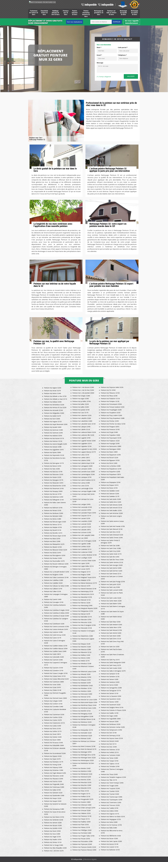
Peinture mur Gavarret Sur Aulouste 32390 (55, 805)
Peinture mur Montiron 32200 (81, 771)
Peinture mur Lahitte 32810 (81, 457)
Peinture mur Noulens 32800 (81, 802)
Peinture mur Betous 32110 (52, 524)
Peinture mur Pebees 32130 (81, 827)
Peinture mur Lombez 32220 (81, 546)
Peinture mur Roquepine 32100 (110, 482)
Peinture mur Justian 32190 (80, 410)
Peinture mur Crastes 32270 (53, 720)
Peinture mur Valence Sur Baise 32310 (113, 816)
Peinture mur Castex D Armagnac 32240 (54, 642)
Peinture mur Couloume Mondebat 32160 (55, 710)
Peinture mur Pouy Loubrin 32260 (111, 415)
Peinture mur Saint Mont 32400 (111, 636)
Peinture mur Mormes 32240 (81, 780)
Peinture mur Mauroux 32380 (81, 649)
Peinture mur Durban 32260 (53, 737)
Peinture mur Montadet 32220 (81, 733)
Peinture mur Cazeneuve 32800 (54, 682)
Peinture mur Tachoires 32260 (110, 755)
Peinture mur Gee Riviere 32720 (54, 817)
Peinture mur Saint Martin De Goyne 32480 (112, 613)
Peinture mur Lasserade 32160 (82, 507)
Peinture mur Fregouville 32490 (54, 784)
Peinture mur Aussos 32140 (109, 844)
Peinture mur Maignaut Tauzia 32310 (84, 577)
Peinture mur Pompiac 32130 (110, 401)
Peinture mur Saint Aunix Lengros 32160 (111, 517)
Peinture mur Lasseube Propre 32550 (84, 513)
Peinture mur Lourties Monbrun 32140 (84, 555)
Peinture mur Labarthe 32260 (81, 418)
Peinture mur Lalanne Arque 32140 (83, 463)
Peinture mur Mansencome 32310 (83, 594)
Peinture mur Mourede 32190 (81, 788)
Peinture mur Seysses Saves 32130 (112, 738)
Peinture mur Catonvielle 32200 (54, 657)
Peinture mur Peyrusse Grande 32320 (84, 847)
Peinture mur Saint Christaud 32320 (112, 535)
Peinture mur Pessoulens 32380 (82, 841)
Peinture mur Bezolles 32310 (53, 533)
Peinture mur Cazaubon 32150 (53, 670)
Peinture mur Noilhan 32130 (81, 796)
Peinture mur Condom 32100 (53, 704)
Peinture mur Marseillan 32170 (82, 617)
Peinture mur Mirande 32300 (81, 674)
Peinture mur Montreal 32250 (81, 777)
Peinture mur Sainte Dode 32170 (111, 554)
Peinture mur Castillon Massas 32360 (55, 648)
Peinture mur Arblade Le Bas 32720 (55, 396)
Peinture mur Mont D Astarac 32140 (83, 746)
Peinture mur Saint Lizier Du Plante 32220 (112, 594)
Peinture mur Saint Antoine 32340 (111, 505)
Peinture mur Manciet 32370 (81, 586)
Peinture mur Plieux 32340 (109, 396)
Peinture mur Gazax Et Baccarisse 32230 (54, 813)
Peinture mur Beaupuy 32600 (53, 491)
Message (100, 63)
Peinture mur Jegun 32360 (80, 398)
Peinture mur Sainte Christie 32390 (112, 537)
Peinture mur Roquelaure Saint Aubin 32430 (112, 478)
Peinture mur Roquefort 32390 (110, 472)
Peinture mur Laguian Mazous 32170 (84, 452)
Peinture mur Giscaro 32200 (53, 825)
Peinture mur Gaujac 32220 (52, 798)
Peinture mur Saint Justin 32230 (111, 584)
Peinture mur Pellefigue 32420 (81, 830)
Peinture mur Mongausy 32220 (82, 714)
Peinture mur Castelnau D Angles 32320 (56, 610)
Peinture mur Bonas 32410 (52, 553)
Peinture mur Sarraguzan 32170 (111, 690)
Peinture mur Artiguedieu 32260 (54, 413)
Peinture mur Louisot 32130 (109, 847)
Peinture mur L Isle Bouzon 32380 (83, 387)
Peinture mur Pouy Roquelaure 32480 (112, 418)
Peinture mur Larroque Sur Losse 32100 (82, 500)
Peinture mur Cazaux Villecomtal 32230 (56, 679)
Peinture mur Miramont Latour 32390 (84, 671)
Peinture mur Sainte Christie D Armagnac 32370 (110, 541)
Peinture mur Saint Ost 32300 (110, 646)
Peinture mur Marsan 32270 (81, 614)
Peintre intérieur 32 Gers (75, 12)
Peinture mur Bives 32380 (52, 541)
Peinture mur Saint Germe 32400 (111, 568)
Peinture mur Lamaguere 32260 (82, 466)
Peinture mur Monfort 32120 (81, 711)
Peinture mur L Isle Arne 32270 (53, 851)
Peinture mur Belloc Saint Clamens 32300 (55, 504)
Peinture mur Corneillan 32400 (53, 706)
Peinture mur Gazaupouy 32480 (54, 809)
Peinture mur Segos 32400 (109, 716)
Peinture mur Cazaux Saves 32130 (55, 676)
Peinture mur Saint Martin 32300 (111, 603)
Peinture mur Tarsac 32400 (109, 758)
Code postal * (123, 47)
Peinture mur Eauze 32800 (52, 740)
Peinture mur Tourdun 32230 (110, 791)
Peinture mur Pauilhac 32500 (81, 822)
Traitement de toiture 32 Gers (33, 12)
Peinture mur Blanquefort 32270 (54, 544)
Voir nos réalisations (74, 22)
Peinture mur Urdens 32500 (109, 811)
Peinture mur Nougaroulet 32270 (82, 799)
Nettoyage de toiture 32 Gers (134, 12)
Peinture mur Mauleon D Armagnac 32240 (83, 632)
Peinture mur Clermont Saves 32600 (55, 698)
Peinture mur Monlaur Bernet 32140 (83, 719)
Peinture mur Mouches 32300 (81, 785)
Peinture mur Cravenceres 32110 (54, 723)
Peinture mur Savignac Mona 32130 (112, 707)
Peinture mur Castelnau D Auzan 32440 (56, 616)
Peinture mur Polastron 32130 (110, 398)
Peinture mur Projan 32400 (109, 432)
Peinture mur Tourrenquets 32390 (111, 800)
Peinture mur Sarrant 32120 (109, 693)
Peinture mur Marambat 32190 (82, 597)
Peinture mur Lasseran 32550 (81, 510)
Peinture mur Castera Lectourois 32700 (56, 626)
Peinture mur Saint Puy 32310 (110, 660)
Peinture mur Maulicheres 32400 (82, 636)
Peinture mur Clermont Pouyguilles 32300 (55, 694)
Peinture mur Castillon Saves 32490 (55, 651)
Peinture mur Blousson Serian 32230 (55, 550)
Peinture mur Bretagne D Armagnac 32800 (55, 568)
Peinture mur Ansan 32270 (52, 391)
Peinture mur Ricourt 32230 (109, 457)
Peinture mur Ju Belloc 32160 (81, 401)
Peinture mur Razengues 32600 (111, 449)
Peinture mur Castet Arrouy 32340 (55, 635)
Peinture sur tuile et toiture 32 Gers (111, 12)
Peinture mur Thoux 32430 (109, 774)
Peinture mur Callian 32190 (52, 591)
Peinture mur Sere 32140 (108, 733)
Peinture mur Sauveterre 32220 (110, 699)
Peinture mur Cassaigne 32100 (53, 602)
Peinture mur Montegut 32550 (81, 752)
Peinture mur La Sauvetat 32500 (111, 696)
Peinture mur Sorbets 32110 (110, 752)
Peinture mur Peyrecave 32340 (82, 844)
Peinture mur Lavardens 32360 (82, 521)
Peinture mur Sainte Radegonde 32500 (113, 662)
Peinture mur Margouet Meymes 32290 (84, 608)
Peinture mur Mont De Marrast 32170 (84, 749)
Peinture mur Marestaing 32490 (82, 605)
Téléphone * (122, 55)
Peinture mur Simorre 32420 (110, 741)
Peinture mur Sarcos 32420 (109, 685)
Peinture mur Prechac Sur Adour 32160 (113, 424)
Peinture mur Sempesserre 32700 (111, 730)
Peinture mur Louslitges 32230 (82, 558)
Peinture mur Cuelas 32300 (52, 726)
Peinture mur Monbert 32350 (81, 683)
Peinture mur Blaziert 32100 (53, 547)
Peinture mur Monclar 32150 (81, 697)
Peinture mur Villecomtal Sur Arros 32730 (111, 832)
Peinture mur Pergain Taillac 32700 (83, 836)
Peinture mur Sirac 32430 (109, 747)
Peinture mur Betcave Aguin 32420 (55, 522)
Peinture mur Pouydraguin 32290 (111, 410)
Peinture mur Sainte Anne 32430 (111, 502)
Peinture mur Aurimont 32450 (53, 433)
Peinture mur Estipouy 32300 (53, 767)
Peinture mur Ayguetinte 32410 (54, 450)
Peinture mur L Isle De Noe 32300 (83, 390)
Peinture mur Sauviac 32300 (109, 702)
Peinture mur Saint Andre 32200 (111, 499)
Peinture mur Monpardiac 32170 (82, 730)
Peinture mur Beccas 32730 (52, 494)
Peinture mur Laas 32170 (80, 413)
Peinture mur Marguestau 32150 (82, 611)
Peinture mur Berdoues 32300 (53, 513)
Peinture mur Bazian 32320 (52, 477)
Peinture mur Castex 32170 (52, 638)
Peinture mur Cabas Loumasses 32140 (56, 577)
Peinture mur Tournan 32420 (110, 794)
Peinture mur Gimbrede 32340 (53, 820)
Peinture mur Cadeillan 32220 (53, 583)
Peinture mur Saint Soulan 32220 (111, 668)
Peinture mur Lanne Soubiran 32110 (83, 480)
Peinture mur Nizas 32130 (80, 791)
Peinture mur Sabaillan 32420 (110, 491)
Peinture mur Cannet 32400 (52, 599)
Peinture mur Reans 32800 (109, 452)
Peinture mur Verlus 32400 (109, 822)
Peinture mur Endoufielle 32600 (54, 745)
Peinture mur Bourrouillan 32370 (54, 561)
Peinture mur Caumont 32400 (53, 660)
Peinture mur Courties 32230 (53, 717)
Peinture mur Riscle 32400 (109, 463)
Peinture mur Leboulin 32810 (81, 530)
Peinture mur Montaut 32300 (81, 738)
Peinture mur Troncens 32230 (110, 805)
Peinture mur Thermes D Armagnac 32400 (112, 770)
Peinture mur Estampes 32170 (53, 762)
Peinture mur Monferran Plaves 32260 (84, 705)
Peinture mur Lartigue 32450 (81, 504)
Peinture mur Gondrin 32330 (53, 828)
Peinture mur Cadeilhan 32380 (53, 580)
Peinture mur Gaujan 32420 (52, 801)
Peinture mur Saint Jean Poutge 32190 (113, 581)
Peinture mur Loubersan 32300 (82, 552)
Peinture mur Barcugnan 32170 (54, 463)
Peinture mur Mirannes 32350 (81, 677)
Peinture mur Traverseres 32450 (111, 802)
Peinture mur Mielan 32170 (80, 661)
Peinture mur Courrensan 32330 (54, 714)
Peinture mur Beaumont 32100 (54, 488)
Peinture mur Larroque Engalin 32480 (84, 491)
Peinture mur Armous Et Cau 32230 (55, 407)
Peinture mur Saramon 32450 (110, 682)
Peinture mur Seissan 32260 (109, 721)
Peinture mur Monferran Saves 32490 (84, 708)
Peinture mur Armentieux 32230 (54, 405)
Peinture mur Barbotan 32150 (110, 850)
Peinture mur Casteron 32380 (53, 632)
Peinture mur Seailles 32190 (109, 713)
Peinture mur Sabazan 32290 (110, 494)
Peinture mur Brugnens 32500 (53, 575)
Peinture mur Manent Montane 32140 (84, 589)
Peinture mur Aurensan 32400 (53, 430)
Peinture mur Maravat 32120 (81, 600)
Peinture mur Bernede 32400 (53, 516)
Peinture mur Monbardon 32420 (82, 685)
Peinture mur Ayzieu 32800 (52, 452)
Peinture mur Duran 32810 (52, 734)
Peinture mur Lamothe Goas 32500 (83, 472)
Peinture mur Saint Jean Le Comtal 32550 (111, 578)
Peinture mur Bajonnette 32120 (54, 455)
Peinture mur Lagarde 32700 (81, 438)
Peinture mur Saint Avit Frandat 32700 (113, 526)
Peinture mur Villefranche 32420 (111, 836)
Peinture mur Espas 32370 (52, 759)
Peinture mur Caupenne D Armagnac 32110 (55, 664)
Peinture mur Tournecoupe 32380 (111, 797)
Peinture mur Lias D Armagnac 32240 (84, 541)
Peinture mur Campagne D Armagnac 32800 (56, 595)
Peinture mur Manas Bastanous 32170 (84, 583)
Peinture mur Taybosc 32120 (110, 764)
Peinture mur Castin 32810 (52, 654)
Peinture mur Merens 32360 (81, 658)
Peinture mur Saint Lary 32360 (110, 587)
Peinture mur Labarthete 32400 (82, 421)
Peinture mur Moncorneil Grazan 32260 (84, 702)
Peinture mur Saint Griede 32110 (111, 574)
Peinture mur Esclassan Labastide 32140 (54, 749)
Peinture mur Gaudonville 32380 (54, 795)
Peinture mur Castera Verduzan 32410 (56, 629)
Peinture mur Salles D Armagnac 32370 (113, 671)
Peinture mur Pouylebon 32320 (110, 413)
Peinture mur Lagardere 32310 (82, 443)
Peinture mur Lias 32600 (80, 538)
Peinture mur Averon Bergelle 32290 (55, 444)
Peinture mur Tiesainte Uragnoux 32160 (113, 777)
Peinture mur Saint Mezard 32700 (111, 630)
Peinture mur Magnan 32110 (81, 572)
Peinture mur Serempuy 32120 (110, 735)
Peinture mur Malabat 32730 (81, 580)
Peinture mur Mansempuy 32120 (82, 591)
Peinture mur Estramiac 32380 (53, 770)
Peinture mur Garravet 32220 (53, 793)
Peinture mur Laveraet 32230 (81, 524)
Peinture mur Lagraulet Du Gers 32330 (84, 449)
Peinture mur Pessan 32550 (81, 839)
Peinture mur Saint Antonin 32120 (111, 508)
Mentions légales (90, 859)
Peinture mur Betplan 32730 (53, 527)
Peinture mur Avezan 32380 (52, 447)
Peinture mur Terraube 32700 (110, 766)
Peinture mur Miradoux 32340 (81, 663)
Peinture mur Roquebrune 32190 (111, 469)
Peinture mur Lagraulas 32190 (81, 446)
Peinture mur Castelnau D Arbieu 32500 (56, 613)
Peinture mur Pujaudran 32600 (110, 435)
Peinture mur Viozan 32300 (109, 838)
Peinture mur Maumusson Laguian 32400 (83, 640)
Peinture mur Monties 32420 (81, 768)
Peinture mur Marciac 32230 (81, 603)
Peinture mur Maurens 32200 (81, 647)
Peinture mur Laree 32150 (80, 486)
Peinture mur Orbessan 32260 (81, 805)
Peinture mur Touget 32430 (109, 786)
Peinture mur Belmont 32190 (53, 508)
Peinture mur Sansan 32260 (109, 679)
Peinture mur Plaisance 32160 (110, 393)
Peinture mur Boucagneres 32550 (54, 555)
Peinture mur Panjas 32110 (81, 819)
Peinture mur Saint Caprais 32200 (111, 841)
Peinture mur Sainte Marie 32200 (111, 601)
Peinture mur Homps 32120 (52, 842)
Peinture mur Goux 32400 (52, 834)
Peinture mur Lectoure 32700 (81, 532)
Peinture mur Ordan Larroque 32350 (83, 808)
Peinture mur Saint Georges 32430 (111, 565)
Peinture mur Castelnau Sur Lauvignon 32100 (56, 620)
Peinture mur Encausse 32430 (53, 743)
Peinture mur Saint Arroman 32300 (112, 513)
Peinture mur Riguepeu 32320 (110, 460)
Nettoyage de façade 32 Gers (123, 12)
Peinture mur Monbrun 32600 (81, 691)
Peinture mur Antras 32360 (52, 393)
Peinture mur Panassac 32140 (81, 816)
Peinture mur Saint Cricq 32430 (110, 551)
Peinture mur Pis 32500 (108, 390)
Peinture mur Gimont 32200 (53, 823)
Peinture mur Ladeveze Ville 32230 (83, 435)
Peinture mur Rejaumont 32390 (111, 455)
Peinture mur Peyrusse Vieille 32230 (112, 387)
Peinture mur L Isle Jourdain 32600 (83, 393)
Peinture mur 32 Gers (66, 12)
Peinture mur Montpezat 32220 (82, 774)
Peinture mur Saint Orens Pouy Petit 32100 (112, 643)
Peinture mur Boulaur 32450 (53, 558)
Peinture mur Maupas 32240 (81, 644)
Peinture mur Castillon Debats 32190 (55, 646)
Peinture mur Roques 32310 (109, 485)
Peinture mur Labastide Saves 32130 (83, 424)
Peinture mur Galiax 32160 (52, 790)
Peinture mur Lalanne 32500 (81, 460)
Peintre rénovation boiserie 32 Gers (86, 13)
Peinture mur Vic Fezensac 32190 (111, 825)
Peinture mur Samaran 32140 (110, 674)
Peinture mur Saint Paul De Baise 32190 (111, 650)
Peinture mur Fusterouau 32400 (54, 787)
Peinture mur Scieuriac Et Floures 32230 (113, 710)
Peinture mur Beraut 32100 (52, 510)
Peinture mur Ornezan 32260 (81, 810)
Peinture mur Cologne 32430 (53, 701)
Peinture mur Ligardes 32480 (81, 544)
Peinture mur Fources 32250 (53, 781)
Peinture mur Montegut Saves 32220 (84, 758)
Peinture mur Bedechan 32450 (53, 497)
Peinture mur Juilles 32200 (80, 407)
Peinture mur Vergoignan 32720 (111, 819)
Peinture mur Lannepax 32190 (81, 477)
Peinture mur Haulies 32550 (52, 839)
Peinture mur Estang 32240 (52, 765)
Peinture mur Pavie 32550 (80, 824)
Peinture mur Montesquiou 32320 (83, 760)
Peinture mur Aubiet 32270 (52, 416)
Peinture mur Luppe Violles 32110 (83, 566)
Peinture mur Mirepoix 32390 (81, 680)
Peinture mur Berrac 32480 (52, 519)
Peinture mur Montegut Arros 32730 (83, 755)
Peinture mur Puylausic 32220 (110, 441)
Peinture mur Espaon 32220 (53, 756)
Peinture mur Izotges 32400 (81, 396)
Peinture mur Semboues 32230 (110, 724)
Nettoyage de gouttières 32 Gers (98, 12)
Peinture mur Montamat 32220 (82, 736)
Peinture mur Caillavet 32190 (53, 589)
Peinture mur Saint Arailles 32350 (111, 510)
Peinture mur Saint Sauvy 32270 (111, 665)
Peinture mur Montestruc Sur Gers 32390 (83, 764)
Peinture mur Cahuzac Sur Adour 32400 (56, 586)
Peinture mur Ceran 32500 (52, 684)
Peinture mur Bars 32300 (52, 469)
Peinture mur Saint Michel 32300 (111, 633)
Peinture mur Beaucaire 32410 (53, 483)
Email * (99, 55)
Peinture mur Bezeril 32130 (52, 530)
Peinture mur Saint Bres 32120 (110, 532)
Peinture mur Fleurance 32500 (53, 779)
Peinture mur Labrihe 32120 (81, 429)
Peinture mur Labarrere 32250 (81, 415)
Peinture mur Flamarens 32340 (53, 776)
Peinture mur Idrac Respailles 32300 (55, 848)
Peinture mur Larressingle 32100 (82, 488)
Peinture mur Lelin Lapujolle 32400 (83, 535)
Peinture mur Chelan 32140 (52, 690)
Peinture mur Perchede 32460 (81, 833)
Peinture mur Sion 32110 (108, 744)
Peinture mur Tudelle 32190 (109, 808)
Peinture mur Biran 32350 (52, 538)
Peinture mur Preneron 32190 (110, 429)
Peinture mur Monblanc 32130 (81, 688)
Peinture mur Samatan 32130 (110, 676)
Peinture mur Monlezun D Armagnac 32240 (83, 726)
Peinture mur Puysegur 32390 (110, 443)
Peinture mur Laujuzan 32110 (81, 516)
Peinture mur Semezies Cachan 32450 (113, 727)
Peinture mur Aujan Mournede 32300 (55, 424)
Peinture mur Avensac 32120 (53, 441)
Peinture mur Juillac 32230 (80, 404)
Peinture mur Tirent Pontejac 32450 (112, 783)
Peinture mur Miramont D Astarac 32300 (83, 667)
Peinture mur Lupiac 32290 (80, 563)
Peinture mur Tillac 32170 (109, 780)
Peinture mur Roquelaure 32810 (111, 474)
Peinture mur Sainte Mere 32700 (111, 627)
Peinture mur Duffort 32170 (52, 731)
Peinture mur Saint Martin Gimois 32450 (111, 618)
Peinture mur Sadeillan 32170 (110, 496)
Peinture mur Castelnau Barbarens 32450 (55, 606)
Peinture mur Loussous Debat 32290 (84, 560)
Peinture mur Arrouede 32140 (53, 410)
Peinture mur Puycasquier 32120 (111, 438)
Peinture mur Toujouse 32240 (110, 788)
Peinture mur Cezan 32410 (52, 687)
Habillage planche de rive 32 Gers (55, 12)
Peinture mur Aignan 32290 (52, 388)
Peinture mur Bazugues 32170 (53, 480)
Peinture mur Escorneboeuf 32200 (55, 753)
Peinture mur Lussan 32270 (81, 569)
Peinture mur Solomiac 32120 (110, 749)
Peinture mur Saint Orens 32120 (111, 639)
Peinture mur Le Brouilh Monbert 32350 (56, 572)
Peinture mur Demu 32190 (52, 728)
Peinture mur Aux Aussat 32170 (54, 438)
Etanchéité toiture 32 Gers (44, 12)
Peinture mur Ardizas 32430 (52, 402)
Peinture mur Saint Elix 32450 (110, 557)
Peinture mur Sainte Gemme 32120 (112, 562)
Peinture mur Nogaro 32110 (81, 794)
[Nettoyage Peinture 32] (42, 2)
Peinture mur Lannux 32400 (81, 483)
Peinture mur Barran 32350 (52, 466)
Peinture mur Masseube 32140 (82, 628)
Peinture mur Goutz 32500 (52, 831)
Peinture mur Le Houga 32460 (53, 845)
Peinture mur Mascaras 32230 (81, 622)
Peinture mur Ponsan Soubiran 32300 (112, 407)
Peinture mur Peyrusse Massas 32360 (84, 850)
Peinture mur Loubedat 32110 (81, 549)
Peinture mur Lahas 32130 (80, 455)
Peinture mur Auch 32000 (52, 419)
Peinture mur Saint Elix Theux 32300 (112, 559)
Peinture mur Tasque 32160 (109, 761)
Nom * (99, 47)
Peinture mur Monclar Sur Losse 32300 (84, 699)
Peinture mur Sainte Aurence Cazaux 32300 (112, 522)
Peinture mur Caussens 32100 (53, 668)
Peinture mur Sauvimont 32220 (110, 705)
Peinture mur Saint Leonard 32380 (111, 590)
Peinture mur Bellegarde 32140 (54, 500)
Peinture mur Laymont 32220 (81, 527)
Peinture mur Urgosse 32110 (110, 814)
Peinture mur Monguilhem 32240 (82, 716)
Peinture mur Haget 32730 (52, 837)
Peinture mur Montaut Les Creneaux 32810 (83, 742)
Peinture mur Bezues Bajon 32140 (55, 536)
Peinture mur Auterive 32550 (53, 435)
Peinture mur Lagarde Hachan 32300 (84, 441)
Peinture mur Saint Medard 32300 (111, 624)
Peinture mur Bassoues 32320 (53, 474)
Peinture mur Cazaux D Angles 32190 (55, 673)
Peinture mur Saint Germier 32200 (111, 571)
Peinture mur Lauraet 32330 (81, 518)
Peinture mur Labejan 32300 (81, 427)
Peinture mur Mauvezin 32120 (81, 652)
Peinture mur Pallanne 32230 (81, 813)
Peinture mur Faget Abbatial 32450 (55, 773)
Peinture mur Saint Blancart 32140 (111, 529)
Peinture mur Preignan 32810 (110, 427)
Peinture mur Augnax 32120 (53, 421)
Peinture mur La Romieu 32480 (110, 466)
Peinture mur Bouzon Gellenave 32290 (56, 564)
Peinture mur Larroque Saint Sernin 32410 (83, 495)
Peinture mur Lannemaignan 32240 (83, 474)
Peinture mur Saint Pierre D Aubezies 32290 (112, 656)
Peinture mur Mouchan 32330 (81, 782)
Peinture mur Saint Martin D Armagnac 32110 (113, 607)
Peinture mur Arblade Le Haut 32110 (55, 399)
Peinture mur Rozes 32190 (109, 488)
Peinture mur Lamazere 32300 (82, 469)
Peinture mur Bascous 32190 (53, 472)
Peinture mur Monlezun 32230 (81, 722)
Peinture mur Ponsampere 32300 (111, 404)
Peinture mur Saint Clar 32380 (110, 545)
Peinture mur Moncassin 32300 (82, 694)
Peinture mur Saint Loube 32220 (111, 598)
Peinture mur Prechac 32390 (110, 421)
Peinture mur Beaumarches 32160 (55, 486)
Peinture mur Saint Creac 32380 (111, 548)
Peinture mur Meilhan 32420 (81, 655)
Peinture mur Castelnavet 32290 (54, 624)
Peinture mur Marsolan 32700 (81, 619)
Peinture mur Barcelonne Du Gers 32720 (54, 459)
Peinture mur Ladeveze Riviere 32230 (84, 432)
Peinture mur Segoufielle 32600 (111, 719)
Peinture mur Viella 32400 (109, 828)
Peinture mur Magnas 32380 (81, 575)
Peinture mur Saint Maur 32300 (110, 622)
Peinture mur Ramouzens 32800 (111, 446)
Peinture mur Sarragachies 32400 (111, 688)
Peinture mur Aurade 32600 (52, 427)
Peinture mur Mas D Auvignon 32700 (84, 625)
